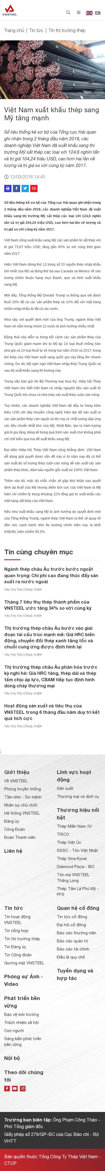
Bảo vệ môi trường (21, 1014)
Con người (14, 1030)
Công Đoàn (14, 829)
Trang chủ (14, 30)
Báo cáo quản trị (72, 941)
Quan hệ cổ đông (78, 908)
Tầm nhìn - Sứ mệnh (22, 797)
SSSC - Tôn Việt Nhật (77, 850)
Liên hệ (13, 851)
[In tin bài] (7, 188)
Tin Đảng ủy (15, 947)
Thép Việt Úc (69, 842)
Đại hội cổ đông (71, 925)
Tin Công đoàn (18, 955)
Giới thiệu (16, 772)
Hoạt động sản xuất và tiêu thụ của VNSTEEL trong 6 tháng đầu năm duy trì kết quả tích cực (52, 712)
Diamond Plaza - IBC (76, 866)
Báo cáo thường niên (76, 933)
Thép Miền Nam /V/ (74, 826)
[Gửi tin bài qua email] (34, 188)
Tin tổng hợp (16, 931)
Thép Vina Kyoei (72, 858)
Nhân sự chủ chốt (21, 805)
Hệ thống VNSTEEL (22, 813)
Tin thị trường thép (67, 30)
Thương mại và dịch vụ (78, 796)
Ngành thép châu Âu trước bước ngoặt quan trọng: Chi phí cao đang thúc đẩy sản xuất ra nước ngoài (51, 575)
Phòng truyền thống (22, 789)
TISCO (63, 834)
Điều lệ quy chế (71, 957)
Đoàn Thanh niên (20, 837)
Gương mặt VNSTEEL (24, 963)
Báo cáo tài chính (73, 949)
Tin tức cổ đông (72, 917)
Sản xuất (65, 788)
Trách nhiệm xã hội (21, 1022)
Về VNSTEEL (15, 781)
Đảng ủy (11, 821)
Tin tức (36, 30)
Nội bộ (12, 1058)
